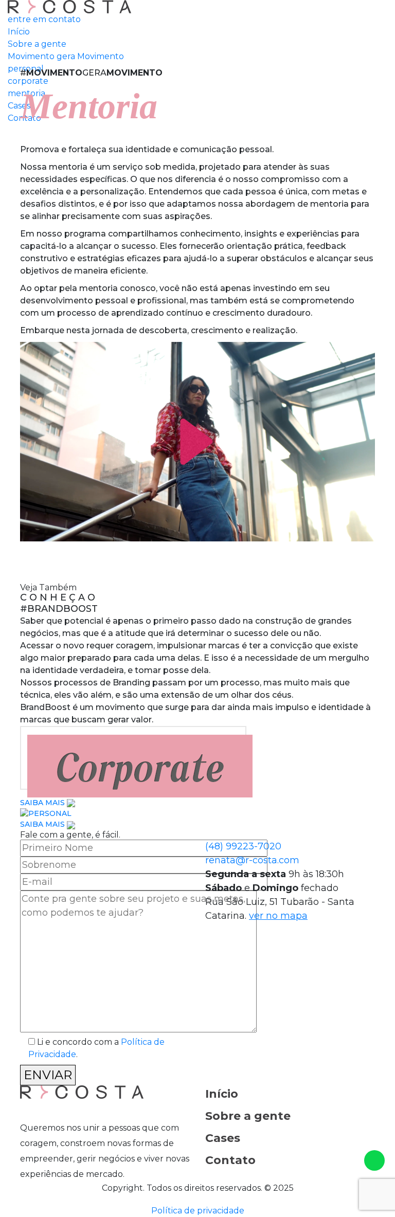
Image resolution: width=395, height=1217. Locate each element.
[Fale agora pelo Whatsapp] (374, 1160)
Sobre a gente (248, 1116)
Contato (230, 1160)
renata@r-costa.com (252, 860)
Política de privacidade (197, 1210)
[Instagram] (25, 1109)
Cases (222, 1138)
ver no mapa (278, 915)
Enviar (48, 1074)
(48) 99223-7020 (243, 846)
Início (221, 1094)
